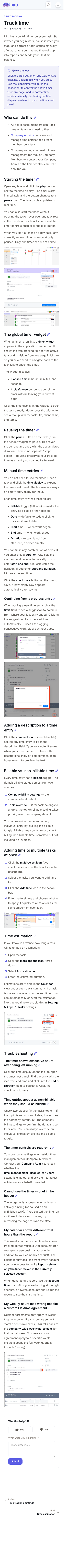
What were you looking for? (23, 1437)
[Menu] (58, 5)
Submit (15, 1461)
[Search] (48, 4)
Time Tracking (13, 16)
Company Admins (22, 135)
